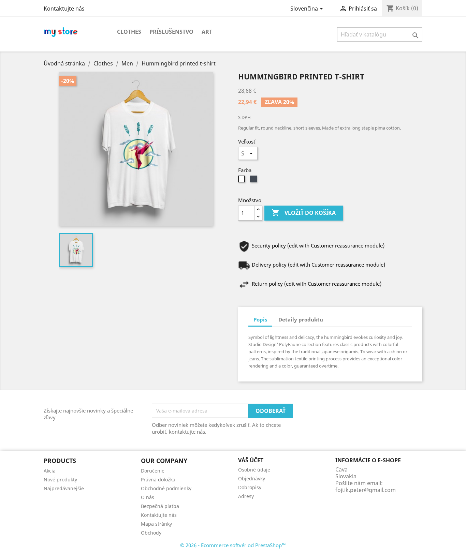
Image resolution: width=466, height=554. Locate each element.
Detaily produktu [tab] (300, 319)
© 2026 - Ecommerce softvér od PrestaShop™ (233, 545)
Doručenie (152, 470)
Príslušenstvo (171, 31)
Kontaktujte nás (64, 8)
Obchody (151, 532)
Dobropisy (249, 487)
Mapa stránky (156, 524)
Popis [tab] (260, 319)
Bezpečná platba (160, 506)
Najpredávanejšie (64, 488)
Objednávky (251, 478)
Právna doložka (158, 479)
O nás (147, 497)
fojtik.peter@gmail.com (365, 490)
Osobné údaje (254, 469)
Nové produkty (60, 479)
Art (207, 31)
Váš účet (250, 460)
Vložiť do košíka (304, 213)
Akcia (50, 470)
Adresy (246, 496)
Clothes (129, 31)
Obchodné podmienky (166, 488)
